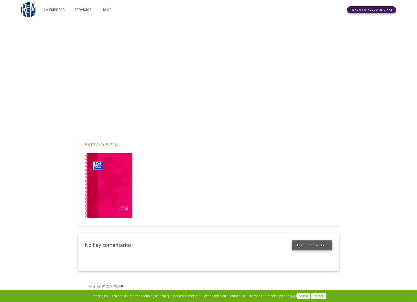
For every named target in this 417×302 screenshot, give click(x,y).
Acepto (303, 295)
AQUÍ (293, 296)
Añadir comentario (312, 245)
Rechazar (318, 295)
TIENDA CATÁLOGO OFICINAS (371, 9)
